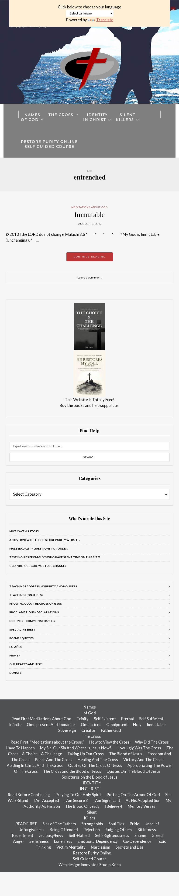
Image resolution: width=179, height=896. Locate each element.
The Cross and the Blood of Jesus (72, 771)
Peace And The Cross (53, 759)
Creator (88, 730)
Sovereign (67, 730)
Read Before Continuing (29, 794)
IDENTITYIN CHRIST (95, 117)
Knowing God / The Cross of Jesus (35, 603)
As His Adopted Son (143, 800)
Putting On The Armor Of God (133, 794)
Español (15, 647)
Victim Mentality (71, 847)
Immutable (90, 214)
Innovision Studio (96, 864)
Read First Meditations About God (41, 718)
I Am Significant (106, 800)
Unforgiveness (31, 829)
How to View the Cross (109, 742)
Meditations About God (89, 207)
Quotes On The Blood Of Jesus (134, 771)
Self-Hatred (79, 835)
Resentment (22, 835)
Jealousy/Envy (51, 835)
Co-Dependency (137, 841)
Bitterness (147, 829)
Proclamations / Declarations (34, 612)
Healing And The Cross (98, 759)
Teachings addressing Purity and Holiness (43, 586)
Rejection (91, 829)
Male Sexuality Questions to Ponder (38, 548)
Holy (137, 724)
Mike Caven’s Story (24, 531)
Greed (157, 835)
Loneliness (63, 841)
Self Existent (105, 718)
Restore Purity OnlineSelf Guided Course (49, 144)
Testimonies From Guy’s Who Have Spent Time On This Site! (54, 557)
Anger (18, 841)
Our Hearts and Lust (25, 664)
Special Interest (22, 629)
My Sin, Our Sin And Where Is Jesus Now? (75, 747)
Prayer (14, 655)
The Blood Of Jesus (82, 806)
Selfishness (39, 841)
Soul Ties (116, 823)
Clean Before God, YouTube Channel (37, 566)
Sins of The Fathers (59, 823)
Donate (15, 672)
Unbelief (152, 823)
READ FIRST (26, 823)
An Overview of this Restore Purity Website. (44, 540)
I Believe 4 (113, 806)
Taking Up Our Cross (85, 753)
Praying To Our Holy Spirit (78, 794)
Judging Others (118, 829)
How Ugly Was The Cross (139, 747)
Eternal (127, 718)
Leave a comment (89, 277)
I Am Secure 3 (76, 800)
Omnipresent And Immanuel (51, 724)
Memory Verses (141, 806)
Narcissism (100, 847)
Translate (104, 19)
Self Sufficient (151, 718)
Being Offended (64, 829)
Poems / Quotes (21, 638)
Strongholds (92, 823)
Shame (140, 835)
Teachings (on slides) (26, 595)
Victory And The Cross (143, 759)
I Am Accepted (46, 800)
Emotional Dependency (98, 841)
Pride (134, 823)
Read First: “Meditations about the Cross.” (47, 742)
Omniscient (91, 724)
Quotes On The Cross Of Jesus (95, 765)
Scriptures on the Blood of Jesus (89, 777)
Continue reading (90, 256)
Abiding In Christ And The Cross (35, 765)
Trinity (83, 718)
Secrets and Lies (130, 847)
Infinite (15, 724)
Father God (111, 730)
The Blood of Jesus (125, 753)
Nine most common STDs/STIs (32, 621)
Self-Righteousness (112, 835)
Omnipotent (117, 724)
